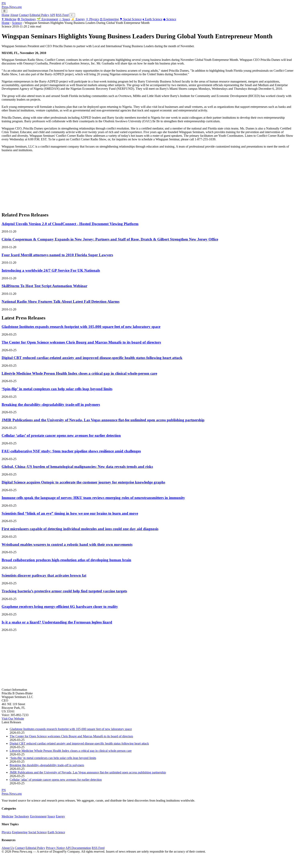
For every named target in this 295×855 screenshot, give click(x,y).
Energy (78, 19)
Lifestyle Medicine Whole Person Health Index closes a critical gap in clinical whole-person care (79, 373)
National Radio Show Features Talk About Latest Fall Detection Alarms (60, 301)
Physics (92, 19)
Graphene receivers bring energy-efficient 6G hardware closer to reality (60, 606)
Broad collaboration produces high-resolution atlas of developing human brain (66, 560)
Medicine (9, 19)
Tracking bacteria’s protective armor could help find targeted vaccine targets (64, 591)
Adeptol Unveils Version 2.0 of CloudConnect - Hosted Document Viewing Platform (70, 224)
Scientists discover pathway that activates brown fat (44, 575)
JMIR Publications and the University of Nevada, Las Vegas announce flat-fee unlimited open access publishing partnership (103, 420)
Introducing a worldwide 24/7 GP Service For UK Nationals (51, 270)
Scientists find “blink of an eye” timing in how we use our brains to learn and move (70, 513)
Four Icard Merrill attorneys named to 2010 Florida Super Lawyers (57, 255)
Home (5, 15)
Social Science (131, 19)
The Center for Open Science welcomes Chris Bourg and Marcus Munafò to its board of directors (81, 342)
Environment (47, 19)
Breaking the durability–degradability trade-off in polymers (51, 404)
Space (64, 19)
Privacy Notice (55, 848)
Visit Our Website (13, 718)
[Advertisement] (122, 180)
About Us (8, 848)
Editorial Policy (39, 15)
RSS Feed (62, 15)
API (52, 15)
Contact (24, 15)
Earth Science (152, 19)
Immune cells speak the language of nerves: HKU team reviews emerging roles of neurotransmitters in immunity (93, 498)
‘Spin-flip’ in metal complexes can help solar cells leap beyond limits (57, 389)
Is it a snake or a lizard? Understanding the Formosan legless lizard (57, 622)
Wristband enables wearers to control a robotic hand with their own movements (67, 544)
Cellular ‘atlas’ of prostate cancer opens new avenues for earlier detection (61, 435)
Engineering (109, 19)
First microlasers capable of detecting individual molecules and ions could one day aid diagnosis (80, 529)
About (14, 15)
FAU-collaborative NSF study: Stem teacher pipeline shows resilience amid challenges (71, 451)
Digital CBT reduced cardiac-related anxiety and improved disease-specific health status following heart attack (92, 358)
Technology (26, 19)
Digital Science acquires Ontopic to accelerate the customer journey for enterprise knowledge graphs (83, 482)
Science (169, 19)
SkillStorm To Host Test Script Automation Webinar (44, 286)
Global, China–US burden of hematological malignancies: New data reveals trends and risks (77, 466)
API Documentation (78, 848)
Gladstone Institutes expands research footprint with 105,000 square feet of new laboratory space (81, 326)
